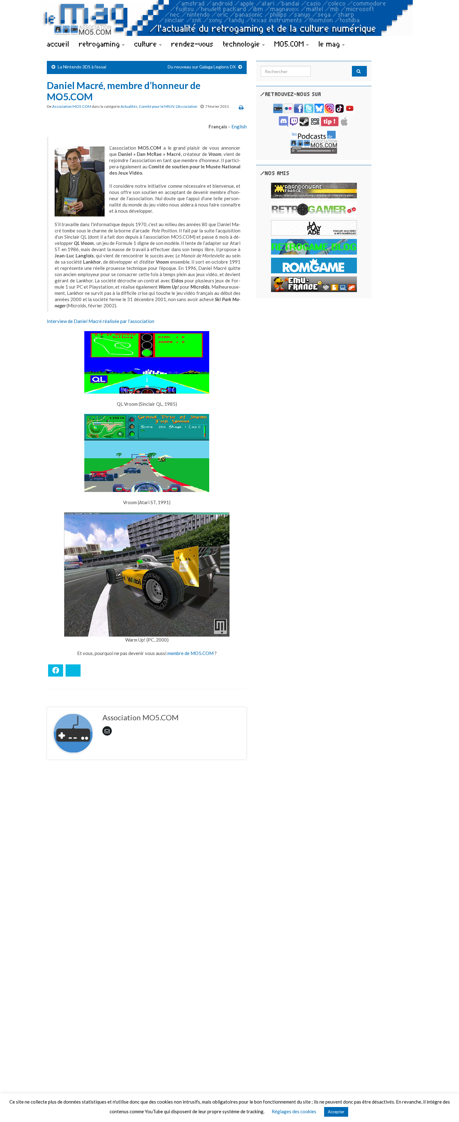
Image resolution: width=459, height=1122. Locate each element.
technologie (242, 44)
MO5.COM (290, 44)
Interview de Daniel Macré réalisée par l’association (100, 321)
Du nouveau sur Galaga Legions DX (202, 66)
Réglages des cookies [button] (294, 1111)
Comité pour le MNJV (156, 106)
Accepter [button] (336, 1111)
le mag (330, 44)
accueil (58, 44)
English (239, 126)
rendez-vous (192, 44)
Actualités (129, 106)
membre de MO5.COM (190, 653)
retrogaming (100, 44)
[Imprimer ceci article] (241, 107)
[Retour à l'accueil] (229, 18)
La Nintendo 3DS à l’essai (82, 66)
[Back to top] (445, 1108)
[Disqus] (147, 850)
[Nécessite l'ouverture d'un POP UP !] (313, 141)
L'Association (186, 106)
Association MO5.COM (71, 106)
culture (146, 44)
